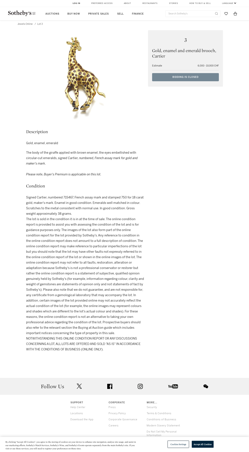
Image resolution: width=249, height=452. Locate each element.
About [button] (127, 3)
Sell (120, 13)
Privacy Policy (117, 413)
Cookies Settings (178, 444)
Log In (76, 3)
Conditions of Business (161, 419)
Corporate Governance (123, 419)
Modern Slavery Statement (163, 425)
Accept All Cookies (203, 444)
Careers (114, 425)
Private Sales (98, 13)
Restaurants (150, 3)
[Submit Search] (216, 13)
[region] (124, 444)
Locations (76, 413)
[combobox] (192, 13)
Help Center (77, 407)
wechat (205, 386)
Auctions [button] (52, 13)
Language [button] (227, 3)
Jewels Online (25, 24)
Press (112, 407)
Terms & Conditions (159, 413)
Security (152, 407)
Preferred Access (102, 3)
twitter (79, 386)
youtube (173, 386)
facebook (109, 386)
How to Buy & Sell (200, 3)
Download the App (82, 419)
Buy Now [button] (73, 13)
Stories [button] (173, 3)
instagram (140, 386)
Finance (138, 13)
